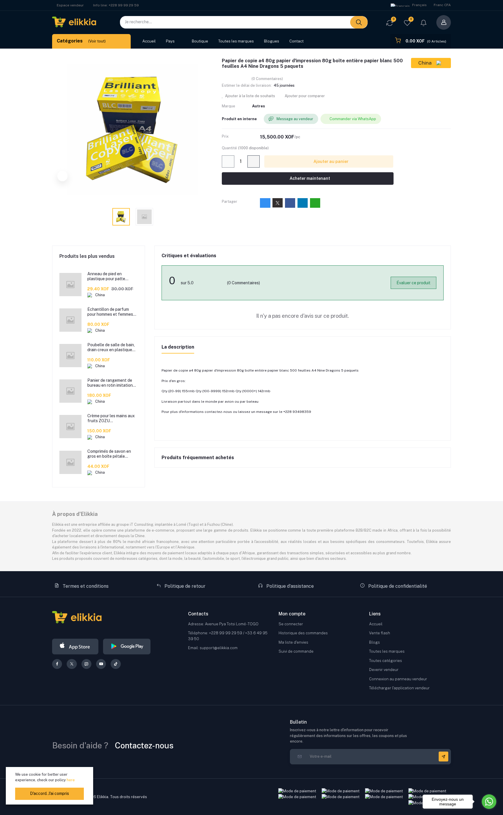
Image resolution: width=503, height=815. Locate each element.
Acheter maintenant (309, 178)
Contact (296, 41)
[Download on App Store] (75, 646)
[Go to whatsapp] (489, 801)
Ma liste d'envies (293, 642)
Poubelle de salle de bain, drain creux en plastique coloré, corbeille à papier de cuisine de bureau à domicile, (111, 347)
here (71, 780)
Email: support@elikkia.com (213, 648)
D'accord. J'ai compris (49, 793)
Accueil (149, 41)
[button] (423, 23)
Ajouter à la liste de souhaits (249, 96)
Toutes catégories (385, 660)
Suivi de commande (296, 651)
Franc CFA (442, 5)
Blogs (374, 642)
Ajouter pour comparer (304, 96)
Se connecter (291, 624)
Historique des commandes (303, 633)
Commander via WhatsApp (353, 119)
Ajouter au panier (330, 161)
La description (178, 347)
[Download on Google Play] (126, 646)
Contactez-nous (144, 745)
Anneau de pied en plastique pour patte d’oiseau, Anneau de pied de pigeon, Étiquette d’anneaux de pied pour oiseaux (110, 276)
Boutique (200, 41)
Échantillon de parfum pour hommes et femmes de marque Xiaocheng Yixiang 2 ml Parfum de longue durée (110, 312)
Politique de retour (184, 586)
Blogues (271, 41)
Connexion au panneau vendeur (398, 679)
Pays (170, 41)
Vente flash (379, 633)
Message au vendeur (294, 119)
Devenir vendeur (383, 669)
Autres (258, 106)
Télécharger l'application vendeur (399, 688)
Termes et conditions (85, 586)
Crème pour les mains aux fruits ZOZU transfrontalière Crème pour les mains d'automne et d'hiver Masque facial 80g (111, 418)
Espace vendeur (70, 5)
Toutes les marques (236, 41)
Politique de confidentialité (397, 586)
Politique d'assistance (289, 586)
